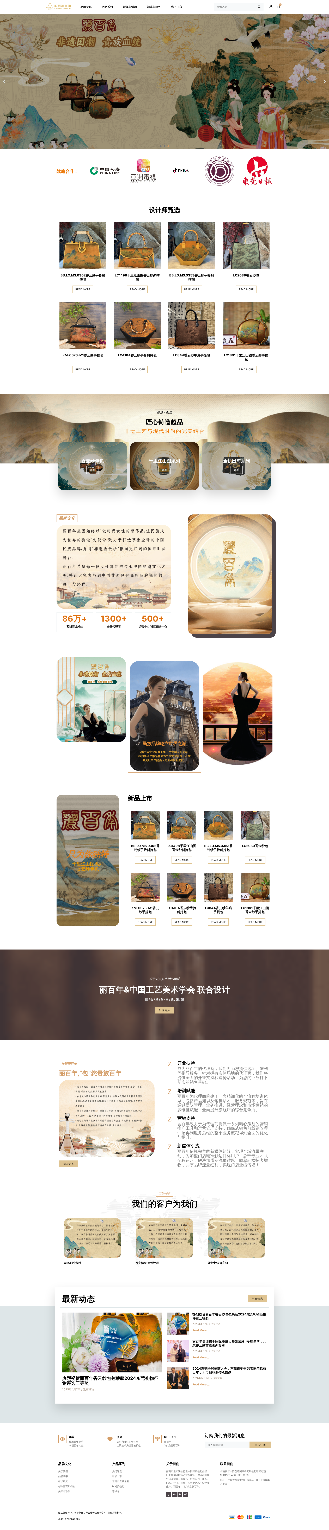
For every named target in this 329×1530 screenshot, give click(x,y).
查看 (92, 469)
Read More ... (201, 1330)
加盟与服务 (154, 7)
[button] (161, 146)
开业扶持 (186, 1063)
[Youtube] (174, 1494)
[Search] (259, 7)
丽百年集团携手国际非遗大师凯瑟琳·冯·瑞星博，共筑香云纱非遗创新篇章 (229, 1343)
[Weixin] (180, 1494)
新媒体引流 (188, 1145)
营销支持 (186, 1118)
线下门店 (176, 7)
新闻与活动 (130, 7)
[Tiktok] (168, 1494)
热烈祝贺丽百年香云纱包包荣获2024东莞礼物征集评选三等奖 (110, 1381)
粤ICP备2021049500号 (69, 1519)
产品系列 (107, 7)
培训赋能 (186, 1090)
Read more (82, 289)
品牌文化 (86, 7)
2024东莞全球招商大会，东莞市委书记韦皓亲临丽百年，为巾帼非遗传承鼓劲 (229, 1370)
